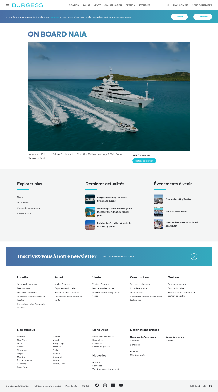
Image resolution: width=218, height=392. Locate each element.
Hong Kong (58, 343)
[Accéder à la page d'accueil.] (27, 5)
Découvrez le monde (27, 292)
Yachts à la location (27, 284)
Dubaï (20, 343)
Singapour (22, 350)
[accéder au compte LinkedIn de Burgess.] (113, 386)
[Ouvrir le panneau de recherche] (168, 5)
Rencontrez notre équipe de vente (68, 298)
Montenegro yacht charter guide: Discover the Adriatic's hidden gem (114, 212)
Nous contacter (202, 5)
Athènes (56, 346)
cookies (55, 16)
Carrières (97, 343)
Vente (97, 5)
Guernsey (21, 363)
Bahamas (135, 344)
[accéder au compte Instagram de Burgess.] (105, 386)
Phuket (55, 350)
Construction (113, 5)
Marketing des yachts (103, 288)
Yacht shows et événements (106, 369)
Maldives (170, 340)
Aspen (55, 360)
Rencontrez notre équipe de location (31, 306)
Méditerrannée (137, 355)
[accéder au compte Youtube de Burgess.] (121, 386)
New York (22, 340)
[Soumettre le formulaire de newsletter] (194, 256)
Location (73, 5)
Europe (134, 351)
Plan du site (71, 386)
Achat (86, 5)
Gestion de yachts (177, 284)
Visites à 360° (24, 213)
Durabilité (97, 340)
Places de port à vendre (67, 292)
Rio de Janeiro (24, 360)
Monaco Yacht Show (176, 211)
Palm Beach (23, 367)
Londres (21, 336)
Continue (203, 16)
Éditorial (96, 362)
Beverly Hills (58, 363)
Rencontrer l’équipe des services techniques (146, 298)
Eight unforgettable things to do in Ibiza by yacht (114, 225)
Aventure (144, 5)
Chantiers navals (138, 288)
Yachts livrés (136, 292)
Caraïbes (134, 340)
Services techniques (140, 284)
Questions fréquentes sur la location (31, 298)
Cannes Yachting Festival (179, 199)
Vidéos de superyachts (28, 208)
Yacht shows (23, 202)
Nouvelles (97, 365)
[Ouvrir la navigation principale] (7, 5)
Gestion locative (176, 288)
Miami (55, 340)
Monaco (56, 336)
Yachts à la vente (63, 284)
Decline (179, 16)
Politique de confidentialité (47, 386)
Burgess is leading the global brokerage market (112, 199)
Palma (20, 346)
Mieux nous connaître (103, 336)
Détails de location (144, 160)
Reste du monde (175, 336)
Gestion (130, 5)
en (204, 385)
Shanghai (57, 357)
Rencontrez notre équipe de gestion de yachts (181, 294)
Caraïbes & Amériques (143, 336)
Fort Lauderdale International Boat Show (182, 224)
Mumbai (21, 357)
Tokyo (20, 353)
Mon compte (180, 5)
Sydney (56, 353)
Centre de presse (101, 346)
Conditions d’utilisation (17, 386)
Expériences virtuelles (66, 288)
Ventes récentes (100, 284)
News (20, 197)
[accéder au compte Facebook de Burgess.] (97, 386)
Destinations (23, 288)
